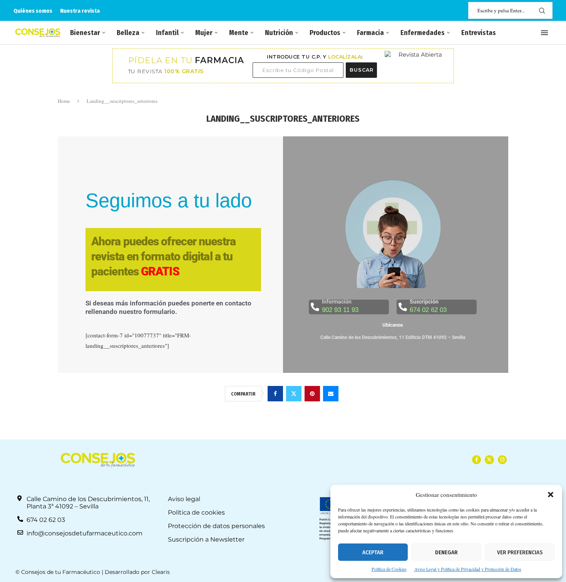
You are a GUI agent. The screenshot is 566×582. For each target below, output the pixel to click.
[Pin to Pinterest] (312, 393)
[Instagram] (502, 459)
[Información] (315, 307)
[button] (550, 494)
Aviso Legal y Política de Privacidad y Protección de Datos (467, 569)
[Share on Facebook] (275, 393)
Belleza (128, 33)
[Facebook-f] (476, 459)
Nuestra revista (80, 10)
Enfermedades (422, 33)
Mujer (204, 33)
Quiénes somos (32, 10)
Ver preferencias (520, 552)
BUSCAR (361, 70)
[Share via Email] (330, 393)
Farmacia (370, 33)
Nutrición (279, 33)
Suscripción (424, 302)
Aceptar (372, 552)
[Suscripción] (403, 307)
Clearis (161, 572)
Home (64, 100)
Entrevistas (478, 33)
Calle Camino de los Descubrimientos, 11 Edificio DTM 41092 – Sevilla (392, 337)
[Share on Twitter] (293, 393)
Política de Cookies (389, 569)
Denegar (446, 552)
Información (337, 302)
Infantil (167, 33)
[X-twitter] (489, 459)
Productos (325, 33)
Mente (238, 33)
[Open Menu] (544, 32)
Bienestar (85, 33)
